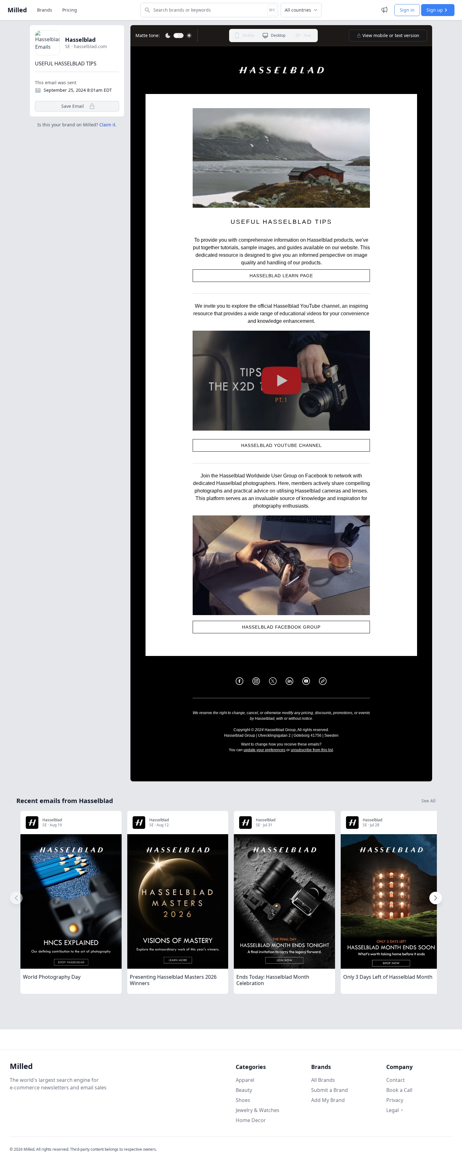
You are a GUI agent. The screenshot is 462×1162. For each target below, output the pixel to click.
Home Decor (251, 1120)
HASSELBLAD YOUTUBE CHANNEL (281, 445)
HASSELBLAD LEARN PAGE (281, 275)
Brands (44, 10)
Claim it (107, 125)
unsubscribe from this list (312, 750)
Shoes (243, 1100)
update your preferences (264, 750)
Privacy (394, 1100)
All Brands (323, 1080)
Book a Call (399, 1090)
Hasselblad (80, 39)
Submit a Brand (329, 1090)
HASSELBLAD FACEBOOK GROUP (281, 627)
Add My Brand (328, 1100)
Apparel (245, 1080)
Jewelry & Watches (257, 1110)
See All (428, 801)
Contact (395, 1080)
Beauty (244, 1090)
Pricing (69, 10)
